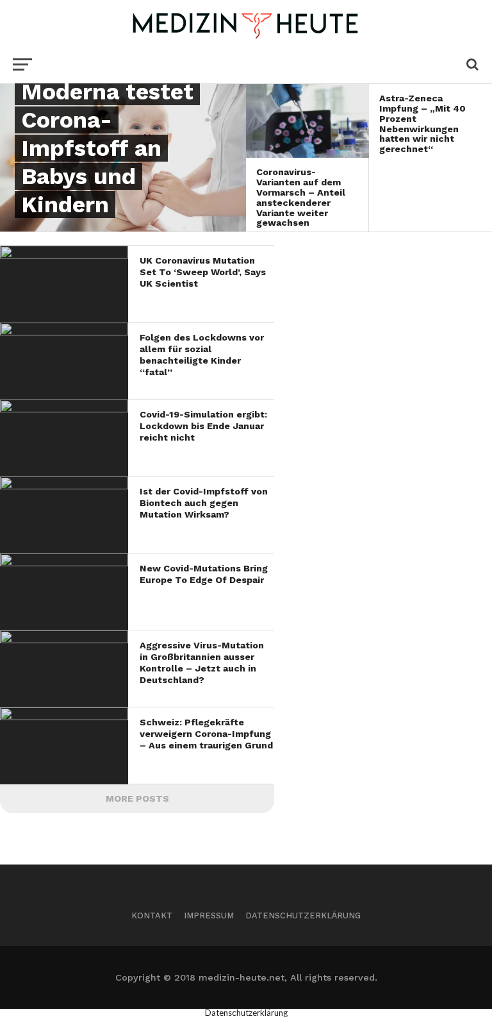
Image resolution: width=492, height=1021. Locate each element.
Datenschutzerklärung (303, 915)
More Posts (137, 798)
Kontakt (151, 915)
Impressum (209, 915)
